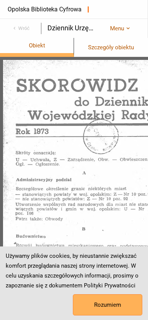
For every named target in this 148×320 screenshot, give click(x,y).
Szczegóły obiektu (111, 47)
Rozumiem (107, 304)
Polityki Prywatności (109, 285)
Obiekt (37, 45)
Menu (117, 28)
